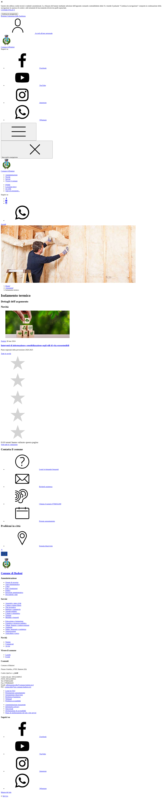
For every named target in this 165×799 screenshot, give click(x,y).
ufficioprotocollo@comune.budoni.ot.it (20, 685)
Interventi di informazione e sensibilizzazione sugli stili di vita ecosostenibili (35, 345)
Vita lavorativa (10, 607)
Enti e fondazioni (11, 588)
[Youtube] (6, 201)
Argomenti (9, 288)
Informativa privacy (12, 707)
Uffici (7, 586)
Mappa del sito (6, 792)
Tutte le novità (6, 354)
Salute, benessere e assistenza (15, 629)
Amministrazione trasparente (15, 705)
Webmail (8, 699)
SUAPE (8, 189)
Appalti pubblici (11, 611)
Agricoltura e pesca (12, 633)
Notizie (3, 341)
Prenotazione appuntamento (15, 693)
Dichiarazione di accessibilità (15, 711)
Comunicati (9, 644)
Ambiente (8, 627)
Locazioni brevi (10, 187)
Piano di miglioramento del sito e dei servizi (20, 713)
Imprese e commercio (13, 609)
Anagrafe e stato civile (13, 603)
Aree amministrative (12, 584)
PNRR (7, 185)
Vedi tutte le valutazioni (9, 445)
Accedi (3, 224)
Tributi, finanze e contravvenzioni (17, 625)
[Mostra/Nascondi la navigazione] (18, 132)
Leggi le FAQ (10, 691)
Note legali (9, 709)
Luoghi (8, 655)
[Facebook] (6, 199)
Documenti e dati (11, 595)
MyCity (5, 796)
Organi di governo (11, 582)
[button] (11, 175)
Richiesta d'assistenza (13, 697)
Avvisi (7, 646)
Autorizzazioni (10, 631)
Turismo (8, 615)
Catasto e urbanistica (12, 613)
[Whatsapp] (22, 220)
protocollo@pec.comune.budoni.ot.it (18, 687)
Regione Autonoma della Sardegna (13, 16)
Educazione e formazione (14, 621)
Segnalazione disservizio (14, 695)
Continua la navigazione (9, 14)
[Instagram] (6, 203)
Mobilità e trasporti (12, 617)
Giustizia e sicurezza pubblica (15, 623)
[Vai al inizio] (2, 550)
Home (7, 286)
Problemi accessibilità (13, 701)
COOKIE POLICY (8, 10)
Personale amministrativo (14, 593)
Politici (7, 590)
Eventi (7, 657)
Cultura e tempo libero (13, 605)
